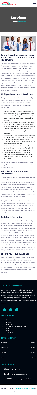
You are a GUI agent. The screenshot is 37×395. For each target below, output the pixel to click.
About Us (9, 324)
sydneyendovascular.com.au (19, 374)
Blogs (7, 330)
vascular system (27, 68)
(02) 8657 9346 (15, 369)
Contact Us (9, 333)
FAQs (7, 328)
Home (15, 22)
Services (8, 322)
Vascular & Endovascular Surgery (16, 326)
